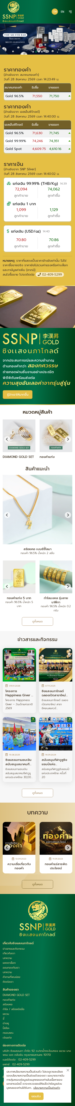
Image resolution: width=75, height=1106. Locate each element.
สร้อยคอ (7, 1004)
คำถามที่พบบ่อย (11, 977)
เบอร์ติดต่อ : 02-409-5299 (19, 1060)
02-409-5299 (51, 274)
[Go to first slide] (68, 515)
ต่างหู (6, 1023)
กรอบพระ (8, 1033)
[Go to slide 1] (33, 52)
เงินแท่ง (7, 1038)
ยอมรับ (36, 1096)
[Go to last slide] (7, 439)
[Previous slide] (7, 515)
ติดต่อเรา (8, 982)
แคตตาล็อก (9, 963)
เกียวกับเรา (9, 953)
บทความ (7, 958)
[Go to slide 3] (39, 52)
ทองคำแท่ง (9, 1000)
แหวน (6, 1014)
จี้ (3, 1019)
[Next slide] (68, 439)
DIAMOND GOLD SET (16, 995)
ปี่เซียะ (6, 1028)
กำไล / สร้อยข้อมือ (13, 1009)
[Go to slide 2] (36, 52)
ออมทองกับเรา (11, 968)
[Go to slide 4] (42, 52)
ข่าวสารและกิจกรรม (14, 949)
